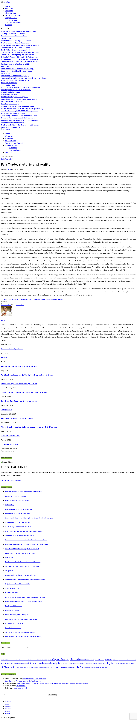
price (30, 667)
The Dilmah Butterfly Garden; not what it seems (20, 125)
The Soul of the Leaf (9, 94)
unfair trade (56, 299)
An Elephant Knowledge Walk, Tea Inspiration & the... (27, 375)
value (95, 667)
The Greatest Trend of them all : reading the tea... (22, 562)
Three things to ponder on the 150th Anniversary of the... (25, 597)
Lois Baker (9, 681)
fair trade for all (17, 299)
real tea (51, 667)
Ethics (3, 159)
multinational (20, 667)
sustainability (71, 667)
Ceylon (50, 660)
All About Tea (10, 13)
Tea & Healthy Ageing (13, 15)
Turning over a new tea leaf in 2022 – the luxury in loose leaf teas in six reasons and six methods (52, 683)
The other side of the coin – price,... (15, 76)
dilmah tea (108, 660)
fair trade (8, 299)
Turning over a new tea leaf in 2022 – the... (20, 553)
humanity (81, 664)
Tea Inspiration (15, 22)
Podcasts (9, 11)
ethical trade (24, 663)
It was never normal (9, 83)
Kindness (13, 20)
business (4, 660)
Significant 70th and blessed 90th (15, 80)
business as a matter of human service (17, 660)
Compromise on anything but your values (17, 55)
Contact (8, 25)
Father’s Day (6, 38)
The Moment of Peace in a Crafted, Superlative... (20, 59)
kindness (88, 663)
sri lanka (60, 667)
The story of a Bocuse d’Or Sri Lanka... (16, 90)
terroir (84, 667)
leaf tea (95, 663)
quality (46, 667)
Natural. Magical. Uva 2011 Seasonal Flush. (17, 106)
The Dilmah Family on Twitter (11, 480)
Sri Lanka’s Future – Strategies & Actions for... (19, 57)
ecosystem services (121, 660)
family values (73, 664)
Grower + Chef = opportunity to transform (18, 118)
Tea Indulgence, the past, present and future (19, 99)
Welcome (9, 8)
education (129, 660)
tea (79, 667)
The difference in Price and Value (14, 36)
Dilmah (75, 659)
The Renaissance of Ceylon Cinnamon (16, 41)
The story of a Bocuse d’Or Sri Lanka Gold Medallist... (24, 601)
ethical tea (17, 663)
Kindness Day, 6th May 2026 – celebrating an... (19, 120)
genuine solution (29, 299)
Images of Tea (11, 18)
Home (7, 6)
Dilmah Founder (99, 660)
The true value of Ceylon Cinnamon (15, 43)
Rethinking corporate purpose (13, 113)
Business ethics (32, 660)
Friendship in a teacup (10, 104)
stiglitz (49, 299)
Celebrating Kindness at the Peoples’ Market (19, 116)
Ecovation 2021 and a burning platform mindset (20, 62)
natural (26, 667)
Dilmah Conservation (87, 660)
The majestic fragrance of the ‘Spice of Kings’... (20, 45)
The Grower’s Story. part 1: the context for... (18, 31)
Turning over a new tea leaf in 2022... (15, 64)
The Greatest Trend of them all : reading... (17, 69)
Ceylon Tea (58, 659)
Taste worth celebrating (10, 127)
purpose (41, 667)
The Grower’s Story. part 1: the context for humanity (23, 491)
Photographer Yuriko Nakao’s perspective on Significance (24, 78)
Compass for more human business (15, 48)
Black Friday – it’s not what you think (15, 50)
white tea (100, 667)
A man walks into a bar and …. (13, 101)
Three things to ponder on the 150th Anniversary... (21, 87)
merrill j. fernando (111, 663)
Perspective (5, 73)
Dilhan (9, 169)
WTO (62, 299)
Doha (3, 299)
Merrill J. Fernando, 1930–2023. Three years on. (19, 111)
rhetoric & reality (41, 299)
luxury (99, 663)
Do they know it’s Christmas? (13, 33)
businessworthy (42, 660)
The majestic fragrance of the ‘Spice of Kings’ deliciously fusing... (29, 518)
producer (35, 667)
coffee (67, 660)
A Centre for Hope (8, 85)
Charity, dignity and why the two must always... (20, 52)
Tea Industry (9, 159)
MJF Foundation (8, 667)
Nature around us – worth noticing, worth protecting (22, 108)
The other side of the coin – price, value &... (20, 575)
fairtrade (47, 663)
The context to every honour (12, 123)
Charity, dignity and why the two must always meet (23, 531)
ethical (134, 660)
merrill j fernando (128, 663)
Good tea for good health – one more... (16, 71)
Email (3, 695)
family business (59, 663)
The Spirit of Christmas (10, 92)
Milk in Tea (5, 66)
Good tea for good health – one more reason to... (22, 566)
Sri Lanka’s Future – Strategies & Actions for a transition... (26, 540)
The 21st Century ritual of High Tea (14, 97)
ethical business (7, 663)
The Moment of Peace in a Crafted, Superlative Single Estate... (27, 544)
